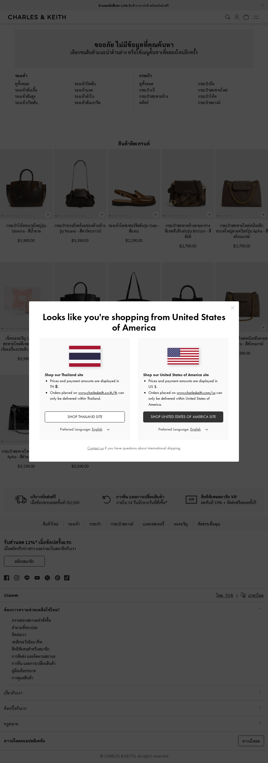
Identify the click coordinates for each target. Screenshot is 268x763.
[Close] (232, 308)
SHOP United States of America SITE (183, 416)
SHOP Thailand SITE (85, 416)
